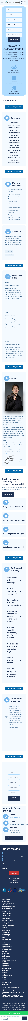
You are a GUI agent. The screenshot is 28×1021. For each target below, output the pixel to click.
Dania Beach (5, 936)
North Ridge (5, 965)
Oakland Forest (6, 968)
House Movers (14, 130)
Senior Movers (14, 122)
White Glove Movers (14, 125)
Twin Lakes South (7, 982)
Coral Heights (6, 932)
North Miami (5, 963)
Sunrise (4, 977)
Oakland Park (6, 970)
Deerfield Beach (6, 939)
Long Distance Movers (14, 150)
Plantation (5, 972)
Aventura (4, 927)
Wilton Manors (6, 986)
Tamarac (4, 981)
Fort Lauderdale (6, 943)
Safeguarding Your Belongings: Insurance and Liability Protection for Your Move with (14, 992)
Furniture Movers (14, 145)
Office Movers (14, 153)
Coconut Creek (6, 929)
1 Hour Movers (14, 160)
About (3, 863)
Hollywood (5, 948)
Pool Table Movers (14, 148)
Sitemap (4, 868)
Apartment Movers (14, 143)
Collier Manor (6, 931)
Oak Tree (4, 967)
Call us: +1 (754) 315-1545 (14, 107)
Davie (3, 937)
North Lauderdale (7, 962)
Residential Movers (14, 132)
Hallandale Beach (7, 946)
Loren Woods (5, 953)
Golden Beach (6, 944)
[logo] (12, 2)
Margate (4, 955)
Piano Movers (14, 135)
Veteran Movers (14, 140)
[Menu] (2, 2)
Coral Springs (6, 934)
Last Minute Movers (14, 158)
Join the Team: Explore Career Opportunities (10, 988)
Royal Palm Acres (7, 975)
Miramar (4, 958)
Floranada (5, 941)
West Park (5, 984)
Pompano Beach (6, 974)
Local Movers (14, 155)
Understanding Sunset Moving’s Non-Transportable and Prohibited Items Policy (13, 996)
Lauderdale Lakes (7, 950)
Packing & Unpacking (14, 127)
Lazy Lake (4, 951)
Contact (4, 866)
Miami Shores (6, 956)
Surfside (4, 979)
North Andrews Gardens (9, 960)
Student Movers (14, 137)
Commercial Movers (14, 163)
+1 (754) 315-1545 (15, 817)
